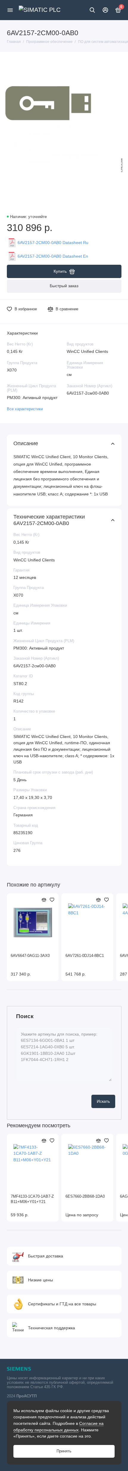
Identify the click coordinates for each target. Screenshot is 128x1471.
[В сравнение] (44, 899)
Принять (64, 1451)
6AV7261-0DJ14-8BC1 (84, 956)
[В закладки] (52, 899)
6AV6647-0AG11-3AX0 (30, 956)
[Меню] (10, 10)
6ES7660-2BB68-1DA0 (85, 1196)
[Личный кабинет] (105, 10)
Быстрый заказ (64, 285)
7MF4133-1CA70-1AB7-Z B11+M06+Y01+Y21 (32, 1199)
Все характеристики (25, 409)
